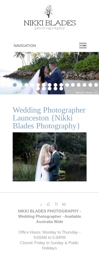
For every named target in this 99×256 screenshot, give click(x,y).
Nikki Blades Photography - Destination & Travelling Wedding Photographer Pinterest (46, 202)
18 (38, 88)
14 (79, 84)
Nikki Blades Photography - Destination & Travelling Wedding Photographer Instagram (61, 202)
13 (73, 84)
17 (96, 84)
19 (44, 88)
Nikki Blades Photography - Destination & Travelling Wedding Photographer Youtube (54, 202)
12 (67, 84)
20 (50, 88)
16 (90, 84)
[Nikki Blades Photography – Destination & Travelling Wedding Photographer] (50, 18)
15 (84, 84)
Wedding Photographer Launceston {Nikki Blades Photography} (49, 117)
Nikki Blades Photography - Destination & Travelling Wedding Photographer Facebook (38, 202)
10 (55, 84)
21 (55, 88)
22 (61, 88)
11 (61, 84)
